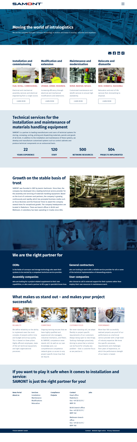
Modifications (37, 401)
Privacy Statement (113, 431)
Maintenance (36, 398)
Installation (36, 395)
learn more (21, 101)
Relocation (36, 403)
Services (35, 392)
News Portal (17, 392)
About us (16, 395)
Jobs (90, 392)
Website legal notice (99, 431)
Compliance (55, 392)
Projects (54, 395)
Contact (73, 392)
